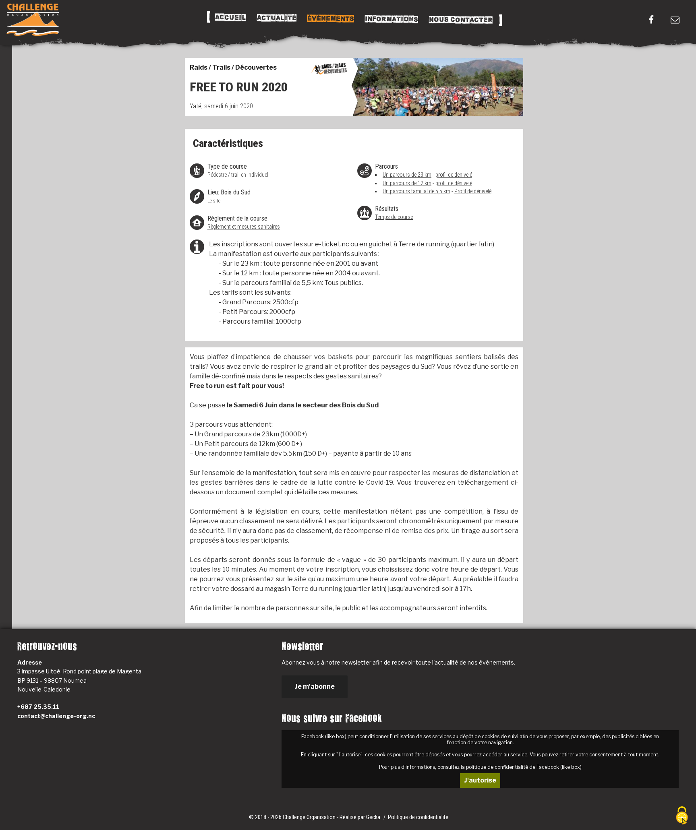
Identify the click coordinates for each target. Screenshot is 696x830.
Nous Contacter (460, 20)
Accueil (230, 17)
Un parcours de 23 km (407, 174)
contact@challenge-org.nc (56, 715)
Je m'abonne (314, 686)
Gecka (373, 817)
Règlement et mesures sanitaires (243, 226)
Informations (391, 19)
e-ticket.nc (331, 244)
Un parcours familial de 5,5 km (416, 191)
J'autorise (480, 780)
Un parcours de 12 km (407, 183)
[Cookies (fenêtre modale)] (682, 816)
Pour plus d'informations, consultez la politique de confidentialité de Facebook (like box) (480, 767)
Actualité (276, 18)
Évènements (330, 18)
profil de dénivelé (453, 174)
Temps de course (394, 217)
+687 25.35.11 (38, 706)
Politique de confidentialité (418, 817)
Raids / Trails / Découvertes (233, 67)
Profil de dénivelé (472, 191)
